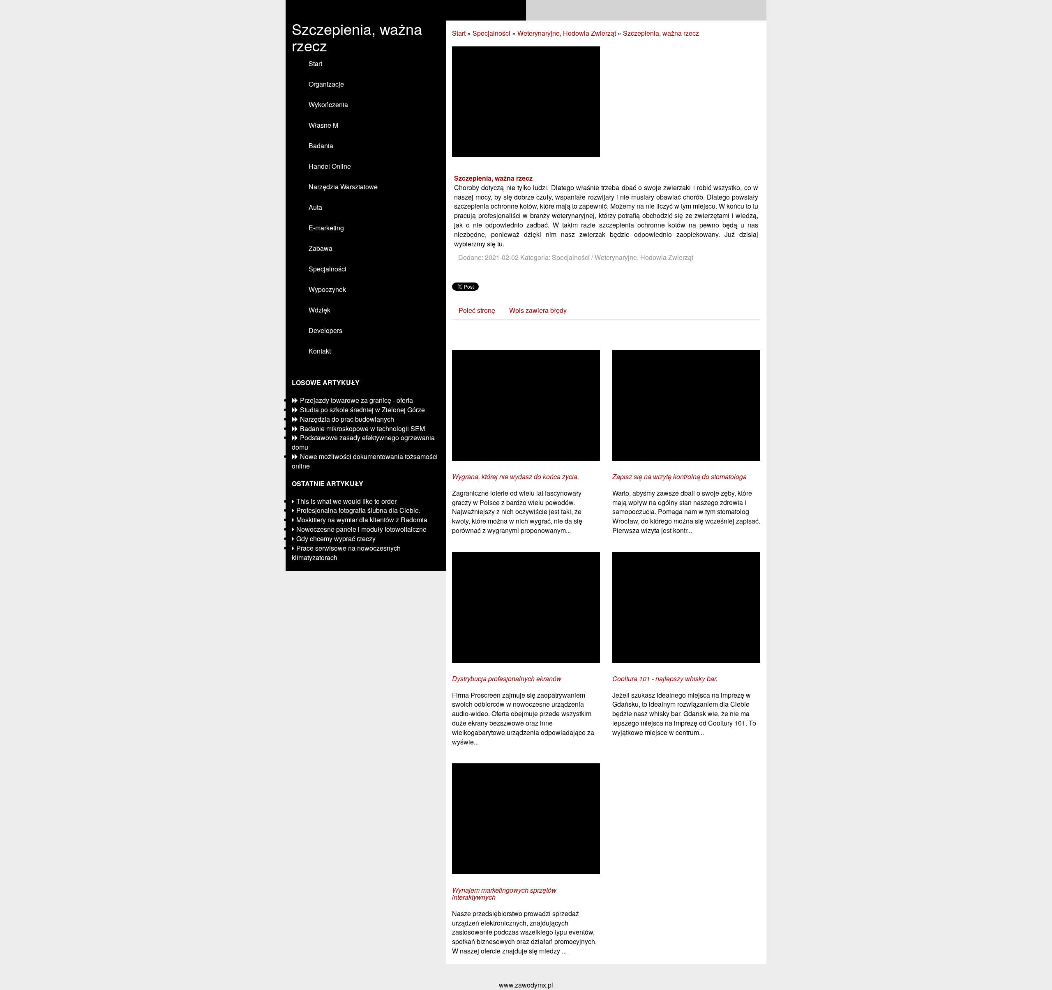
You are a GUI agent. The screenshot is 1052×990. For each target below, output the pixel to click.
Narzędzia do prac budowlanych (347, 419)
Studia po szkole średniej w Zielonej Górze (362, 409)
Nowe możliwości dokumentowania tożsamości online (365, 461)
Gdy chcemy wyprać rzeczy (336, 538)
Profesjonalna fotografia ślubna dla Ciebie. (358, 510)
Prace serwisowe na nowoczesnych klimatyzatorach (346, 552)
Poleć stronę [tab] (477, 310)
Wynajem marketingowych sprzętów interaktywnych (504, 894)
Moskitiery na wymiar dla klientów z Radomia (361, 519)
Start (459, 33)
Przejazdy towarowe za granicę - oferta (356, 400)
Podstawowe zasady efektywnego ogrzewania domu (363, 442)
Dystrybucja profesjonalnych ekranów (506, 678)
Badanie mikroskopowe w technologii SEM (362, 428)
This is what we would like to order (346, 501)
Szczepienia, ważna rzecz (661, 33)
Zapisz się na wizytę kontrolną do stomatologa (679, 476)
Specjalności (491, 33)
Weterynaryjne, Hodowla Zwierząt (566, 33)
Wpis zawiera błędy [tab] (538, 310)
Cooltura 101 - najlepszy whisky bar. (664, 678)
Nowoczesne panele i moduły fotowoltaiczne (361, 529)
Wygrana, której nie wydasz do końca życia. (515, 476)
